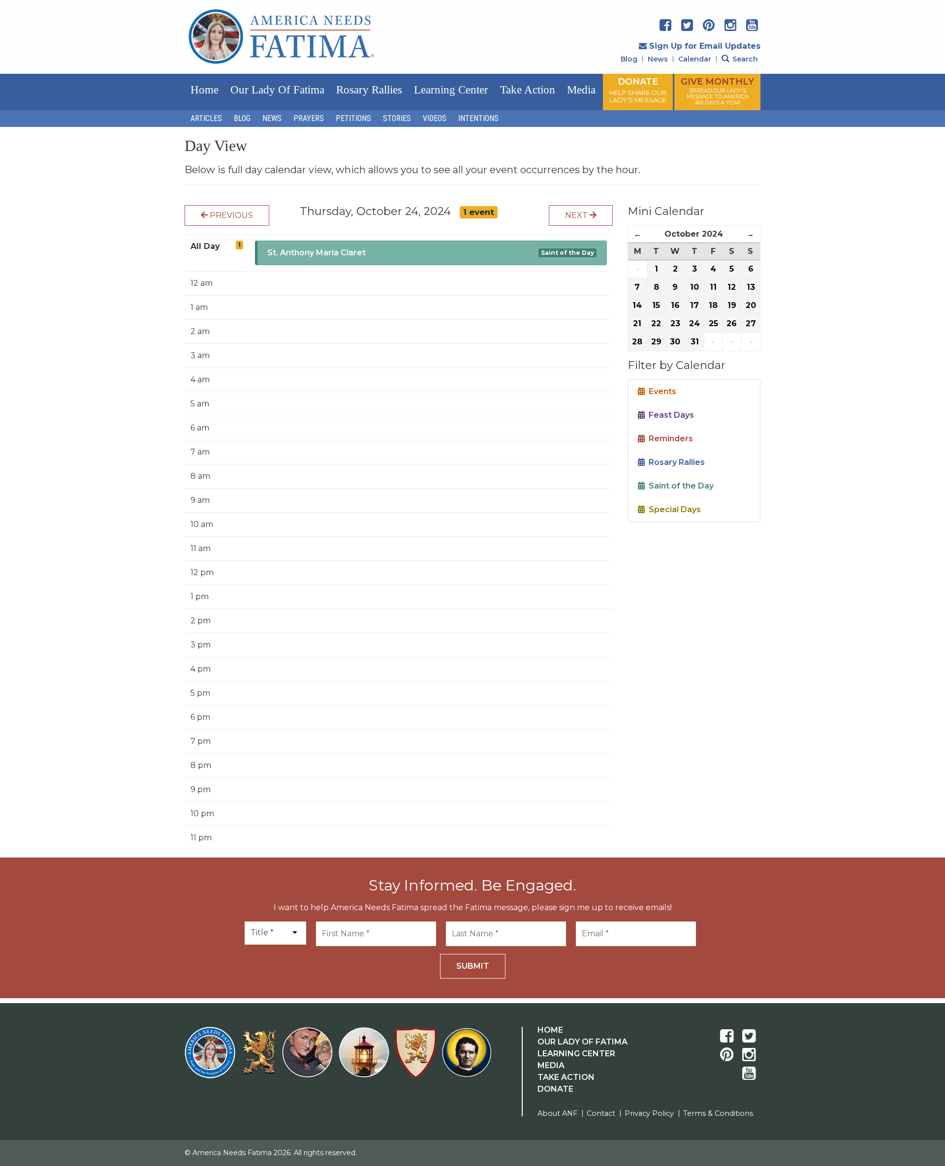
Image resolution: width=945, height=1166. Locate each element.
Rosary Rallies (369, 90)
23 (675, 323)
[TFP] (260, 1058)
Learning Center (451, 90)
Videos (434, 118)
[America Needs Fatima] (212, 1058)
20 (751, 305)
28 (637, 341)
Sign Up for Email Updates (704, 46)
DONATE (637, 90)
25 (713, 323)
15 (656, 305)
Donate (555, 1089)
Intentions (478, 118)
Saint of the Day (567, 252)
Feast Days (669, 415)
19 (731, 305)
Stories (397, 118)
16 (675, 305)
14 (637, 305)
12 (731, 287)
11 (713, 287)
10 (694, 287)
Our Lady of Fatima (277, 90)
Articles (206, 118)
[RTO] (366, 1058)
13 (751, 287)
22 (656, 323)
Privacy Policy (649, 1113)
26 (731, 323)
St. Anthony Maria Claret (316, 252)
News (658, 59)
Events (660, 391)
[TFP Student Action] (417, 1058)
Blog (629, 59)
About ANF (557, 1113)
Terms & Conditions (718, 1113)
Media (581, 90)
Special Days (673, 509)
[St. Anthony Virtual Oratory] (309, 1058)
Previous (230, 215)
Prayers (308, 118)
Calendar (694, 59)
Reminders (669, 438)
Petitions (353, 118)
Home (204, 90)
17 (694, 305)
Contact (601, 1113)
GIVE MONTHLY (717, 91)
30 (675, 341)
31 (695, 341)
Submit (472, 966)
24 (694, 323)
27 (751, 323)
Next (577, 215)
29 (656, 341)
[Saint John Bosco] (466, 1058)
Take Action (527, 90)
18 (713, 305)
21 (637, 323)
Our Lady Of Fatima (582, 1041)
